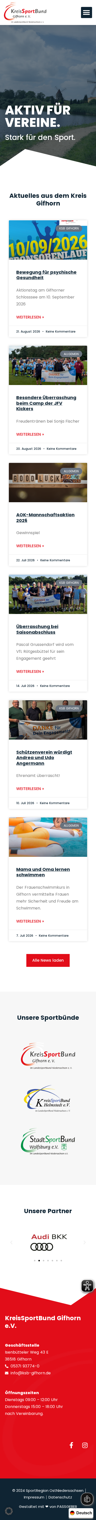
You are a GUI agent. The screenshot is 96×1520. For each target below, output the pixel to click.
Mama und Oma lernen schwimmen (43, 872)
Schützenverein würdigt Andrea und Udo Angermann (44, 757)
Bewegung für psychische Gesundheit (46, 275)
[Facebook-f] (71, 1445)
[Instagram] (85, 1445)
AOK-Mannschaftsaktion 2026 (45, 517)
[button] (86, 12)
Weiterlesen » (30, 317)
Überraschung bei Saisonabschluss (37, 629)
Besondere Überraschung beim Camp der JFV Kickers (46, 403)
